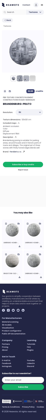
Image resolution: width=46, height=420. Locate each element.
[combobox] (29, 112)
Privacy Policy (28, 407)
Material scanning (10, 322)
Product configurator (11, 331)
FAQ (29, 347)
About (5, 350)
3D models (7, 325)
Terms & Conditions (11, 407)
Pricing (5, 347)
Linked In (31, 363)
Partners (6, 344)
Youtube (31, 360)
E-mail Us (6, 360)
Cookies (40, 407)
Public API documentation (13, 333)
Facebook (6, 363)
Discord (30, 366)
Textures (7, 26)
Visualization (8, 328)
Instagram (7, 366)
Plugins (30, 350)
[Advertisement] (23, 191)
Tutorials (31, 344)
